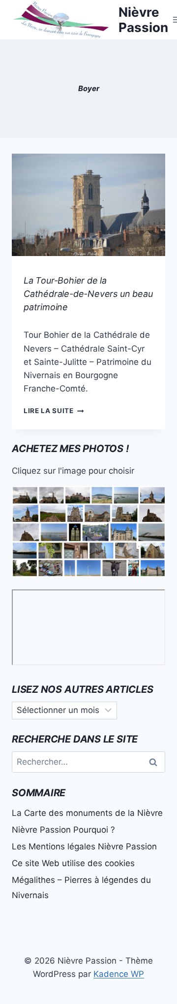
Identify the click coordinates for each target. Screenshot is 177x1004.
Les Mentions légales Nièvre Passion (84, 846)
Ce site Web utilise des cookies (73, 863)
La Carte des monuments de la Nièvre (87, 813)
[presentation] (88, 205)
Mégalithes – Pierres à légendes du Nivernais (81, 887)
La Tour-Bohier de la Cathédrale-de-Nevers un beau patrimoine (88, 293)
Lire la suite (54, 411)
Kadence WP (118, 974)
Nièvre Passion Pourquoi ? (63, 830)
